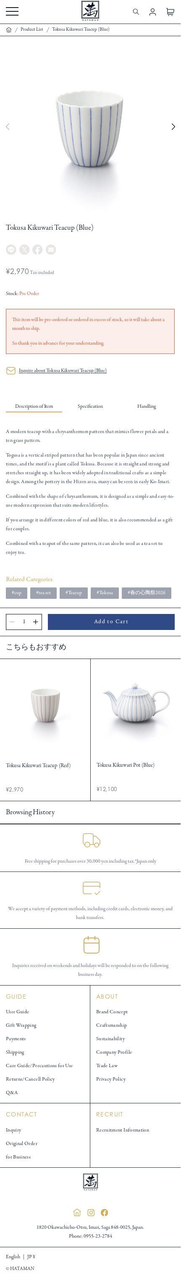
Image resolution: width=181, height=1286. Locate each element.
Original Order (21, 1143)
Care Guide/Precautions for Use (39, 1065)
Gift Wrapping (21, 1025)
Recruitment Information (122, 1130)
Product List (32, 29)
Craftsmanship (111, 1025)
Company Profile (114, 1052)
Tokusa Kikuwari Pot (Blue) (126, 765)
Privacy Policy (111, 1079)
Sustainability (110, 1038)
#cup (16, 592)
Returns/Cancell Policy (30, 1079)
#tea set (43, 592)
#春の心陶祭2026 (146, 592)
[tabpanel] (90, 492)
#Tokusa (105, 592)
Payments (16, 1038)
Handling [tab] (146, 406)
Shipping (15, 1052)
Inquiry (13, 1130)
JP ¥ (31, 1256)
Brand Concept (112, 1011)
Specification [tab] (90, 406)
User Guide (17, 1011)
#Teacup (74, 592)
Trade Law (107, 1065)
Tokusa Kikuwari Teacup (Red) (38, 766)
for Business (18, 1157)
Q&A (12, 1092)
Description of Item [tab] (34, 406)
